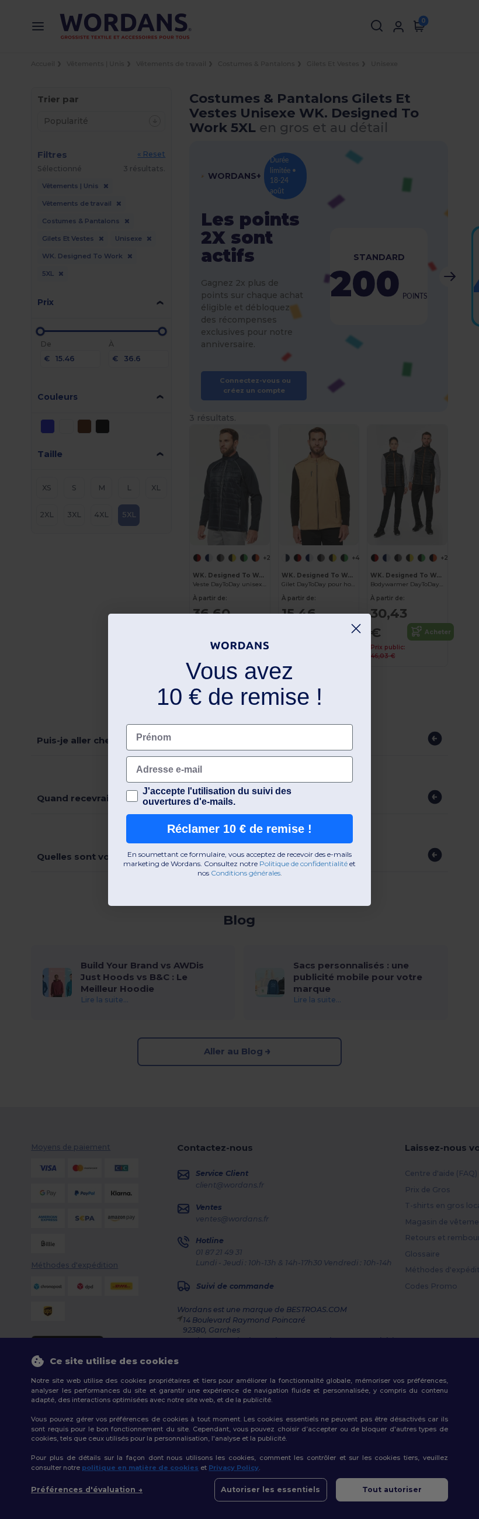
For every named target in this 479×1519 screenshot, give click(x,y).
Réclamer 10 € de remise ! (239, 828)
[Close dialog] (356, 628)
